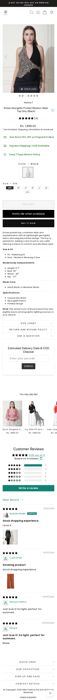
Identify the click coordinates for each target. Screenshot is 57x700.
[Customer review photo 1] (10, 581)
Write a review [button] (28, 488)
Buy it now (28, 223)
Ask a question (28, 335)
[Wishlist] (52, 12)
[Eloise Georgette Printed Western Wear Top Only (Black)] (20, 96)
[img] (10, 509)
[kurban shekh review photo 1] (10, 537)
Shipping (23, 129)
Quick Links (27, 661)
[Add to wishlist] (52, 110)
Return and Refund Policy (28, 329)
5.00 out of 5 (37, 455)
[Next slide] (51, 57)
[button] (26, 118)
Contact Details (28, 683)
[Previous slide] (6, 57)
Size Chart (28, 323)
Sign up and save (27, 676)
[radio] (27, 172)
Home (27, 102)
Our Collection (27, 669)
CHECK (28, 366)
